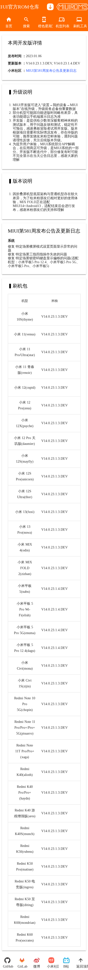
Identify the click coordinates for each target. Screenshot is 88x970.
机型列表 (61, 26)
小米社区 (51, 966)
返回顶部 (80, 966)
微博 (36, 966)
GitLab (22, 966)
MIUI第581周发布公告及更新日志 (51, 70)
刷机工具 (79, 26)
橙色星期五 (44, 26)
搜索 (26, 26)
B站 (66, 966)
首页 (8, 26)
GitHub (7, 966)
